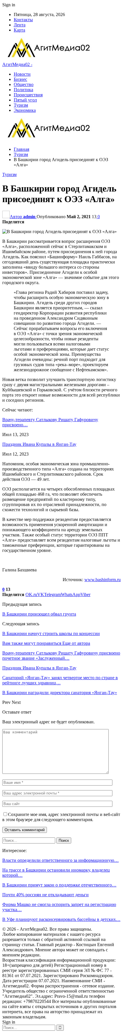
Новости (22, 74)
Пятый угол (25, 99)
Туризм (21, 105)
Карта (19, 30)
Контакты (23, 19)
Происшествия (28, 94)
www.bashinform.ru (102, 579)
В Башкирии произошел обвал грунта (39, 614)
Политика (23, 89)
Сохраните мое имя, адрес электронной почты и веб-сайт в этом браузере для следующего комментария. (61, 817)
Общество (23, 84)
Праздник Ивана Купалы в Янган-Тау (39, 444)
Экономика (25, 110)
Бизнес (20, 79)
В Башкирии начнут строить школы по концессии (51, 633)
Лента (19, 24)
